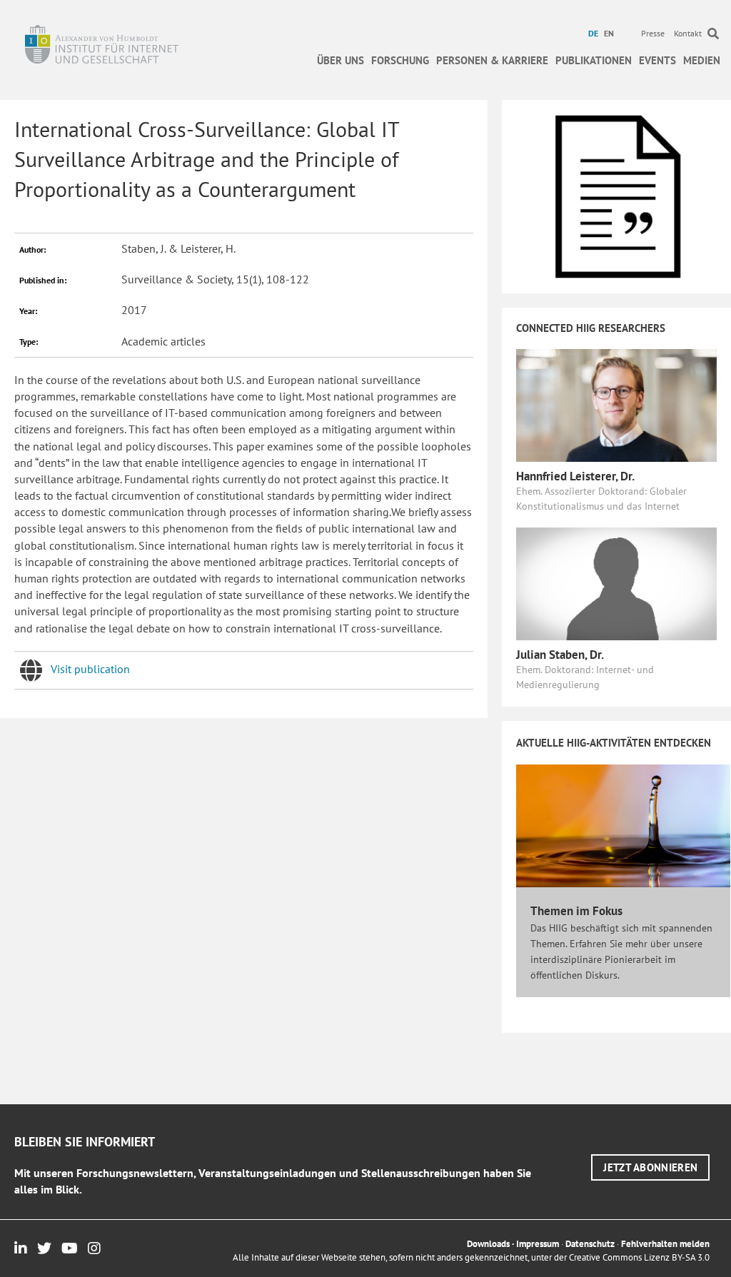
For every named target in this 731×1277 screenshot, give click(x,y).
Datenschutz (590, 1244)
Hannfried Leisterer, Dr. (575, 476)
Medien (701, 60)
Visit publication (90, 669)
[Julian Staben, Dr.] (616, 582)
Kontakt (688, 33)
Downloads (488, 1244)
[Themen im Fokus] (623, 824)
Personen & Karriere (492, 60)
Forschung (400, 60)
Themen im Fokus (576, 911)
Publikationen (593, 60)
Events (657, 60)
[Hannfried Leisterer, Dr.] (616, 404)
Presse (653, 33)
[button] (650, 1167)
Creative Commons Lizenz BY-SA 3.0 (639, 1257)
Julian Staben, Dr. (560, 654)
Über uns (340, 60)
